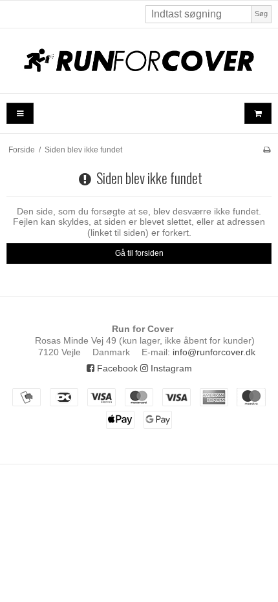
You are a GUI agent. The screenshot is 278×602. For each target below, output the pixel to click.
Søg (261, 13)
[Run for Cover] (139, 60)
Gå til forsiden (139, 253)
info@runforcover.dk (214, 352)
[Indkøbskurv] (258, 113)
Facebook (116, 368)
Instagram (170, 368)
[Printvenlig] (267, 149)
